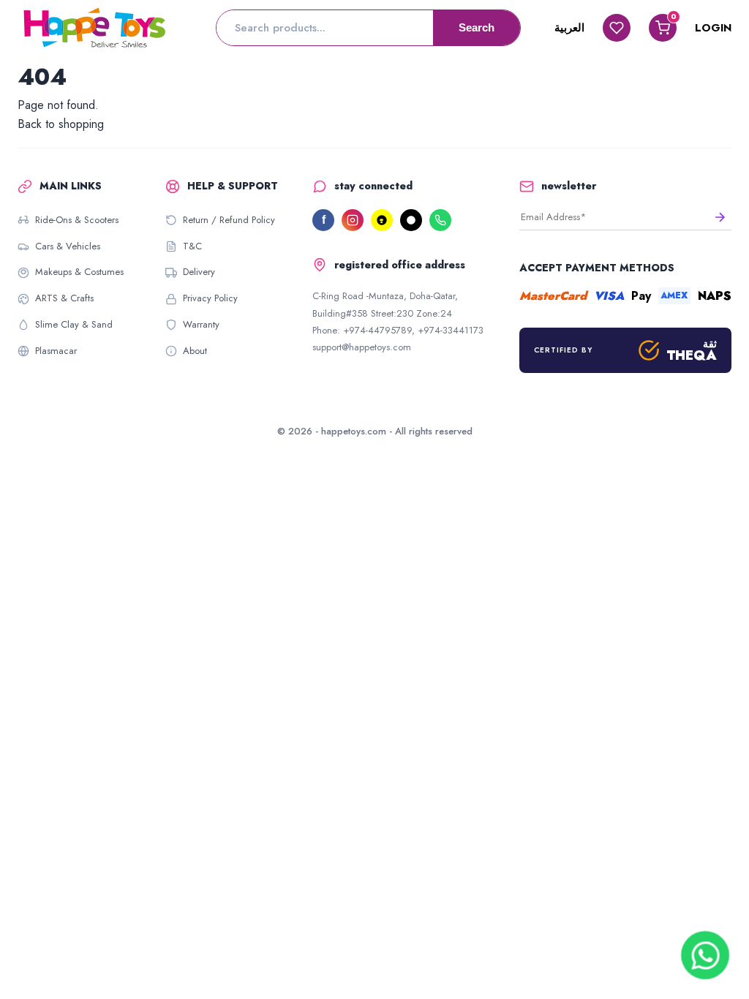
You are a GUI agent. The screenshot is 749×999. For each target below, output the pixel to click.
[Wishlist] (617, 28)
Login (713, 28)
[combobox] (325, 27)
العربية (569, 28)
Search (476, 27)
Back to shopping (61, 124)
